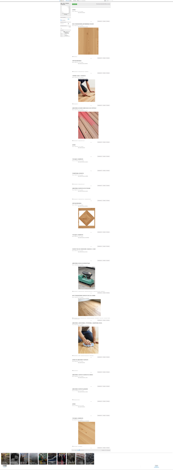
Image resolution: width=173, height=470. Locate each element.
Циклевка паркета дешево (76, 399)
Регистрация (68, 0)
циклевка (79, 355)
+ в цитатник (81, 11)
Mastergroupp (63, 4)
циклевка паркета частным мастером (89, 291)
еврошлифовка (86, 71)
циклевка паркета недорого (81, 71)
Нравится (104, 21)
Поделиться (108, 21)
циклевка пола (75, 56)
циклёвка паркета (103, 291)
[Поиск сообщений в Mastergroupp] (78, 450)
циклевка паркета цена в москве (96, 291)
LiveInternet (61, 0)
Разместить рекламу (156, 467)
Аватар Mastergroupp (65, 9)
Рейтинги (75, 0)
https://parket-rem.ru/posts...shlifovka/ (83, 63)
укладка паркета (75, 446)
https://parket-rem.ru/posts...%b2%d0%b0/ (83, 298)
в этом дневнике (63, 20)
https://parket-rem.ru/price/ (81, 12)
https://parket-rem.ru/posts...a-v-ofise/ (83, 377)
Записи (61, 3)
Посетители (66, 35)
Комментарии (67, 3)
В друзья (66, 14)
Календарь (108, 450)
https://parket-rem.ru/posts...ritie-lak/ (82, 251)
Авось (79, 0)
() (101, 21)
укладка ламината (80, 446)
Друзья (64, 3)
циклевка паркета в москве (81, 291)
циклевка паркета (76, 71)
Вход (71, 0)
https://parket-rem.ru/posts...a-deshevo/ (83, 391)
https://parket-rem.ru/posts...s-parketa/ (83, 78)
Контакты (156, 466)
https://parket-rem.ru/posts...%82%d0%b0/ (83, 237)
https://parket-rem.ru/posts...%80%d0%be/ (83, 325)
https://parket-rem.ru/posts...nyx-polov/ (83, 26)
